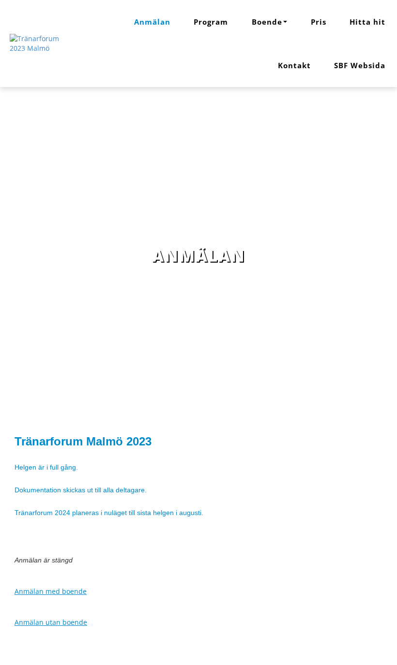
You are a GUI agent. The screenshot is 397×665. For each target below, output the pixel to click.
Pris (318, 22)
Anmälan (152, 22)
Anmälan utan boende (51, 622)
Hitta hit (367, 22)
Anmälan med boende (51, 591)
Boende (267, 22)
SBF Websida (359, 65)
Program (211, 22)
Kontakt (294, 65)
